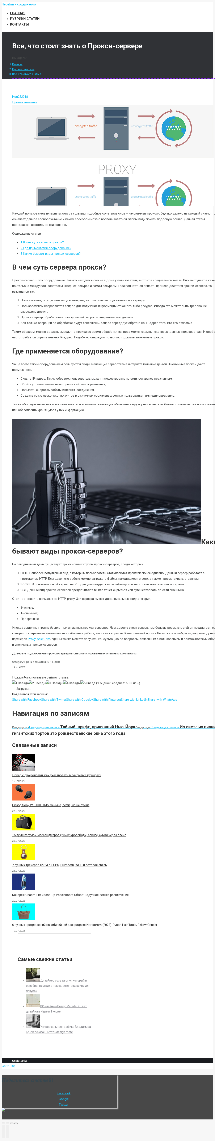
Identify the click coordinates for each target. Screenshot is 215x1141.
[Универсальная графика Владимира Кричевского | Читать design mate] (33, 1026)
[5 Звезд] (87, 683)
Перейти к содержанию (19, 4)
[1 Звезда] (20, 683)
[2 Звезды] (37, 683)
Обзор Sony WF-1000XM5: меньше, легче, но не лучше (50, 805)
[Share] (7, 1123)
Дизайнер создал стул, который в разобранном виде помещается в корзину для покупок (58, 986)
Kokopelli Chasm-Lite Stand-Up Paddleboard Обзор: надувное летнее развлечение (70, 895)
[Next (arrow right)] (7, 1131)
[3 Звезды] (54, 683)
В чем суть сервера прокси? (42, 242)
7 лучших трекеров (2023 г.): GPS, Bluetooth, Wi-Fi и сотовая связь (59, 865)
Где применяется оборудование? (46, 248)
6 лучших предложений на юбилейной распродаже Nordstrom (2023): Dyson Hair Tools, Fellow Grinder (84, 925)
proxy (22, 666)
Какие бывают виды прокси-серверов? (51, 254)
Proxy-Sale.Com (39, 639)
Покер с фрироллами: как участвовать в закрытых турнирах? (56, 775)
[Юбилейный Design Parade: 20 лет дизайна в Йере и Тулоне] (33, 1006)
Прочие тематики (23, 69)
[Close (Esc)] (3, 1123)
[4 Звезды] (71, 683)
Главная (17, 64)
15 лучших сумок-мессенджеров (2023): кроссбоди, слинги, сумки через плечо (69, 835)
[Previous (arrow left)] (3, 1131)
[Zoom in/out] (16, 1123)
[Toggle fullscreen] (11, 1123)
